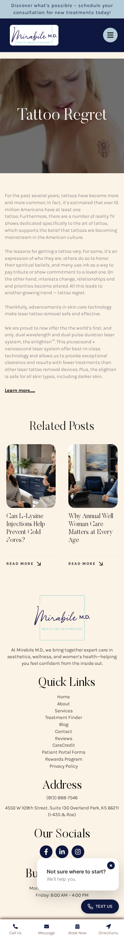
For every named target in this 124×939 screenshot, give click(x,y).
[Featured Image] (31, 476)
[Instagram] (78, 851)
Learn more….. (20, 390)
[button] (23, 564)
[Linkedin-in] (62, 851)
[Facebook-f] (46, 851)
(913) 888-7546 (62, 797)
